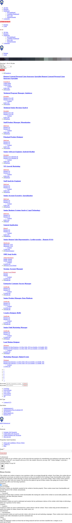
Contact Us (7, 444)
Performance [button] (3, 498)
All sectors (7, 411)
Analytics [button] (2, 504)
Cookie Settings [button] (4, 463)
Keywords (3, 383)
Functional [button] (3, 491)
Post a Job (10, 15)
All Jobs (6, 7)
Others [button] (2, 517)
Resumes (6, 9)
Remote (7, 414)
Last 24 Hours (7, 390)
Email (2, 449)
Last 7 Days (7, 391)
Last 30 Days (7, 395)
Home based (8, 413)
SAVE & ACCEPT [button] (5, 522)
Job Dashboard (11, 12)
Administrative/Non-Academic (13, 410)
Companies (7, 19)
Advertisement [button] (4, 511)
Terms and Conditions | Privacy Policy (14, 443)
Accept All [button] (12, 463)
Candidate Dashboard (13, 14)
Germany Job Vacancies (10, 432)
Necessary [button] (3, 483)
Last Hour (6, 388)
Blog (5, 446)
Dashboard (7, 11)
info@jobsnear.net (5, 423)
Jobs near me (7, 437)
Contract (7, 402)
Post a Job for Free (5, 21)
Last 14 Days (7, 393)
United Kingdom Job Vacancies (12, 435)
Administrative (8, 408)
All (4, 396)
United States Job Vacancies (11, 433)
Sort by (2, 65)
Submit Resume (11, 17)
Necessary (5, 485)
